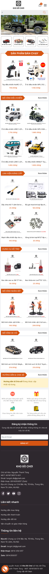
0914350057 (11, 555)
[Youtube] (14, 493)
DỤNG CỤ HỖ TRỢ (10, 249)
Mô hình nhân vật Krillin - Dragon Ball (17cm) (19, 322)
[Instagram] (19, 493)
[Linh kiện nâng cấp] (42, 41)
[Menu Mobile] (46, 5)
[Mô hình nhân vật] (18, 41)
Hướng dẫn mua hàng (10, 510)
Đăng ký (24, 443)
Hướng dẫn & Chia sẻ (13, 375)
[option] (24, 25)
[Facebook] (3, 493)
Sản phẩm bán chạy (24, 53)
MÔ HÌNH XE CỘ (9, 333)
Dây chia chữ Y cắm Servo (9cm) (14, 205)
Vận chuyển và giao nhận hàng (14, 524)
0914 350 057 (17, 551)
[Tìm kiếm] (44, 12)
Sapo (30, 571)
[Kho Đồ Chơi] (18, 5)
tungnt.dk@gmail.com (16, 546)
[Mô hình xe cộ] (30, 41)
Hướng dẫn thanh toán (10, 515)
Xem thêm (42, 98)
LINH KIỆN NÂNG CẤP (12, 173)
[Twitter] (8, 493)
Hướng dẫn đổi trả (8, 519)
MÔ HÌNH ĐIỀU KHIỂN (12, 98)
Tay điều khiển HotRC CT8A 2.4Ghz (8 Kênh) (19, 85)
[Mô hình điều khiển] (6, 41)
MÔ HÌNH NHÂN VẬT (11, 291)
